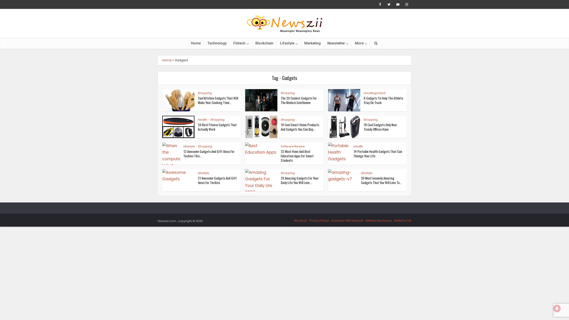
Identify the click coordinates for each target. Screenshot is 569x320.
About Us (300, 220)
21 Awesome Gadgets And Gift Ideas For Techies (217, 180)
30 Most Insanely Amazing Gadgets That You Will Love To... (381, 180)
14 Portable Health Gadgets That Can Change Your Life (378, 153)
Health (202, 120)
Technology (217, 43)
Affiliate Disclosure (378, 220)
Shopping (205, 93)
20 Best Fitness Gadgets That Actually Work (217, 127)
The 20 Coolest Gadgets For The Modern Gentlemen (299, 100)
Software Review (293, 146)
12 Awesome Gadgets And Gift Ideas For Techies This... (208, 153)
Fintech (239, 43)
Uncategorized (374, 93)
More (359, 43)
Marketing (312, 43)
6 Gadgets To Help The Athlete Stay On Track (383, 100)
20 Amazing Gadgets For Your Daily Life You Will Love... (300, 180)
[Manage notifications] (557, 308)
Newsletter (336, 43)
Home (196, 43)
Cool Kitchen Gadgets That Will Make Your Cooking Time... (218, 100)
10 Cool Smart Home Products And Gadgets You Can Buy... (300, 127)
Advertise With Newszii (347, 220)
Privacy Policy (319, 220)
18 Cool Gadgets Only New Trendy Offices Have (380, 127)
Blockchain (264, 43)
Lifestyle (287, 43)
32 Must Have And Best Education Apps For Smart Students (297, 156)
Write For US (402, 220)
